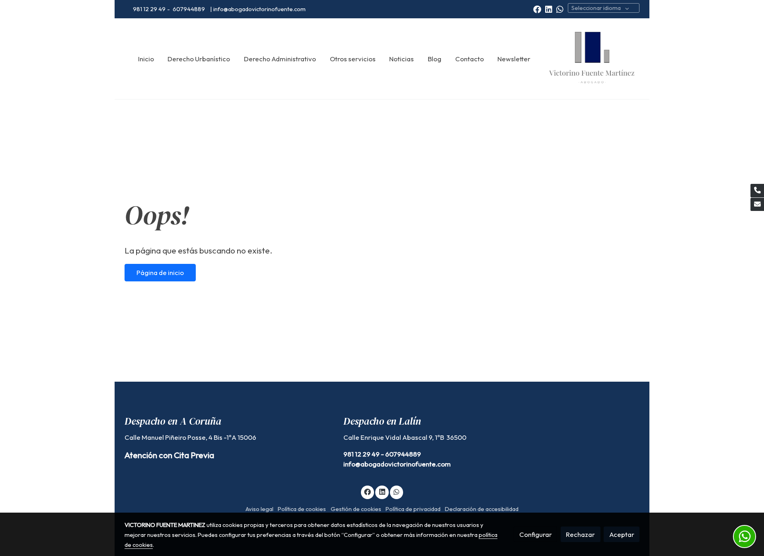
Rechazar (580, 534)
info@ (352, 464)
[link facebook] (537, 9)
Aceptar (621, 534)
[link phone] (757, 190)
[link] (591, 59)
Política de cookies (302, 509)
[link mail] (757, 204)
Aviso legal (259, 509)
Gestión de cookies (356, 509)
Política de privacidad (413, 509)
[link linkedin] (548, 9)
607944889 (189, 9)
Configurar (535, 534)
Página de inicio (160, 272)
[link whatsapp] (559, 9)
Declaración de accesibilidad (481, 509)
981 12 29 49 (149, 9)
